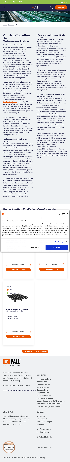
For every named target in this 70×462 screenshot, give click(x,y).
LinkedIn (48, 437)
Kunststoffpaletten (10, 102)
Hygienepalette (42, 393)
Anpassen (33, 247)
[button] (4, 17)
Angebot (61, 7)
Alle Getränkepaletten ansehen (35, 351)
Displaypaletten (42, 387)
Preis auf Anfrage (18, 269)
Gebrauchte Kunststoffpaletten (49, 404)
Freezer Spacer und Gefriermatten (50, 401)
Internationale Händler (12, 424)
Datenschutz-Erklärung (37, 458)
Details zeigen (59, 242)
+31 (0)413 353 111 (17, 2)
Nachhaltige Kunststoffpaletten (16, 416)
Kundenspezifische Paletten (14, 421)
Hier (15, 235)
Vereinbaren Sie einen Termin (22, 391)
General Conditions (9, 458)
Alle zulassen (57, 247)
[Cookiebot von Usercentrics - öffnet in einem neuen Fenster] (60, 214)
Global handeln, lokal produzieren (16, 419)
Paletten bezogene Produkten (48, 406)
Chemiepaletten (43, 384)
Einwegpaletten (42, 390)
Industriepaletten (43, 395)
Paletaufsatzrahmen (44, 398)
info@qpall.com (42, 432)
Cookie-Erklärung (23, 458)
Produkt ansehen (18, 264)
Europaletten (41, 382)
